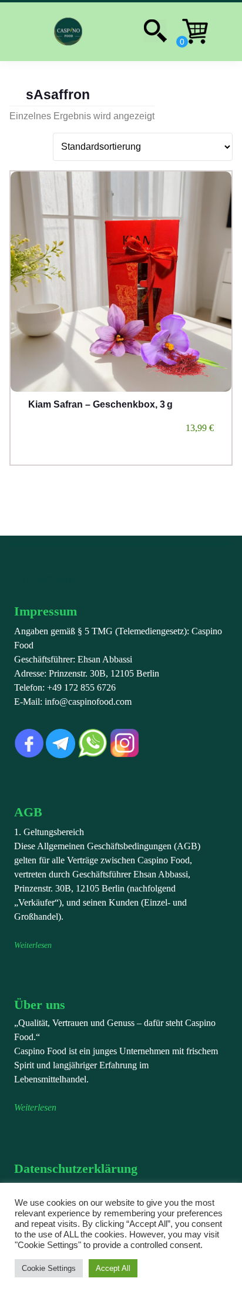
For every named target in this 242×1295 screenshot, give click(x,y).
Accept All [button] (113, 1268)
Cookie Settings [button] (49, 1268)
